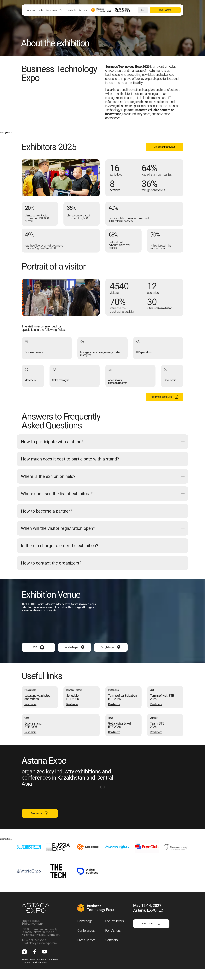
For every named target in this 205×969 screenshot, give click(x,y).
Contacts (111, 940)
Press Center (86, 940)
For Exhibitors (114, 921)
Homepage (84, 921)
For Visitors (113, 931)
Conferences (86, 931)
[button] (123, 725)
